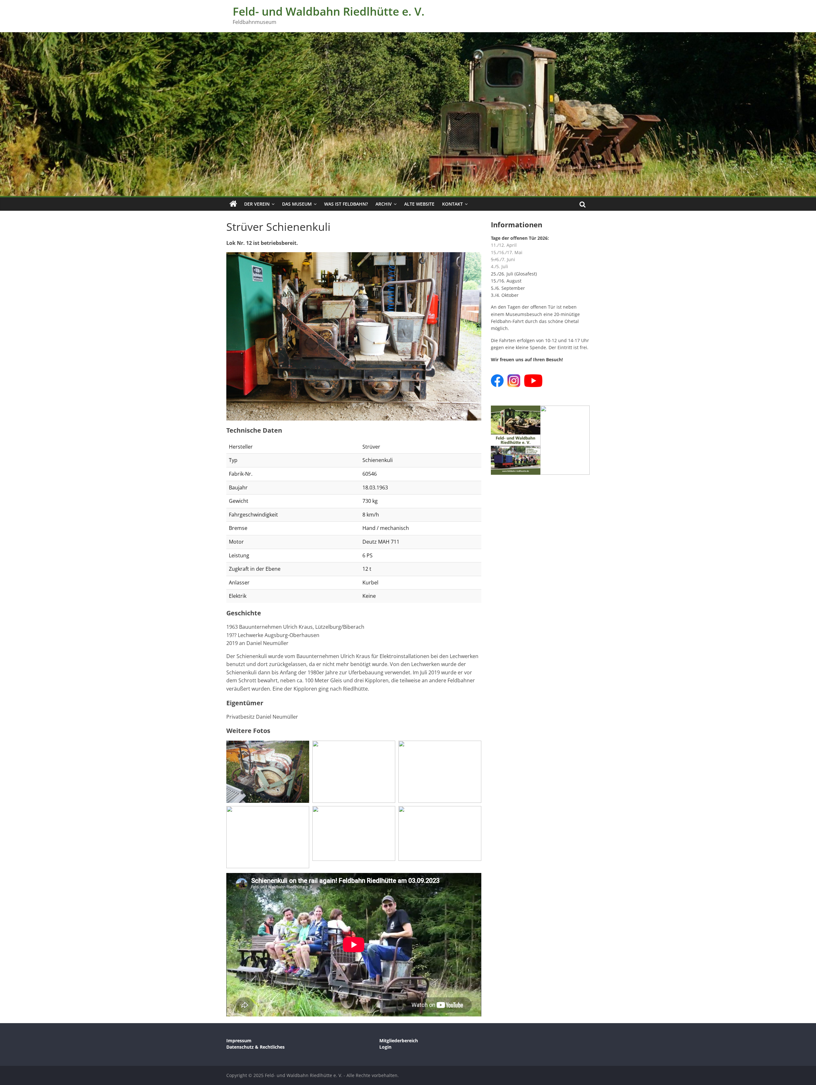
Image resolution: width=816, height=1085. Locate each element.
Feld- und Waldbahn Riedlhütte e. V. (329, 11)
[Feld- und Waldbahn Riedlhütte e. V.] (233, 204)
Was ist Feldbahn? (346, 204)
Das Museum (297, 204)
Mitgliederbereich (398, 1040)
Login (385, 1047)
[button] (353, 336)
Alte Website (419, 204)
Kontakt (452, 204)
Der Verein (257, 204)
